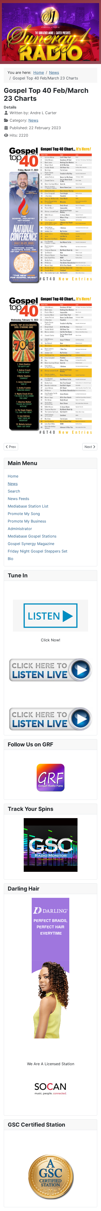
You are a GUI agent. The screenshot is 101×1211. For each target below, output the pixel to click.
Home (13, 476)
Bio (10, 558)
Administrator (20, 528)
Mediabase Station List (28, 506)
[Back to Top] (92, 1202)
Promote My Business (27, 521)
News (33, 120)
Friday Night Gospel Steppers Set (37, 551)
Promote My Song (24, 513)
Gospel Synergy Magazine (31, 543)
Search (14, 491)
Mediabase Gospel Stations (32, 536)
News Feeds (18, 498)
